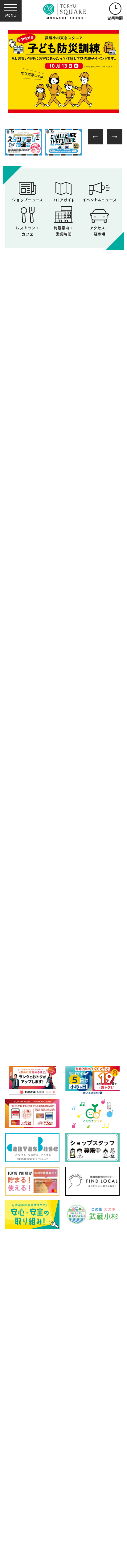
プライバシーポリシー (80, 1503)
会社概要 (21, 1517)
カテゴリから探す (63, 976)
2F (68, 1002)
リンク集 (21, 1503)
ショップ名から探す (97, 976)
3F (105, 1002)
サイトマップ (71, 1488)
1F (30, 1002)
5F (68, 1026)
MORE (63, 590)
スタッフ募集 (25, 1529)
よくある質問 (25, 1488)
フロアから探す (29, 974)
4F (31, 1026)
